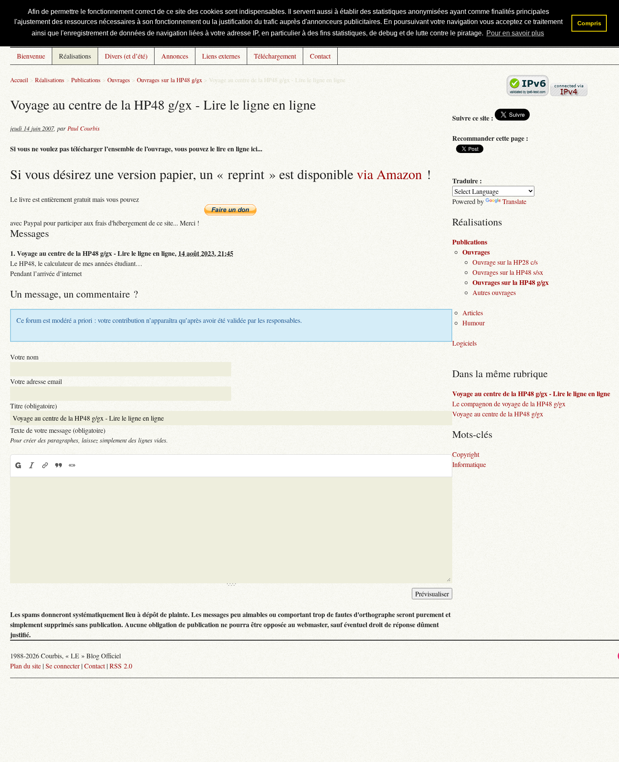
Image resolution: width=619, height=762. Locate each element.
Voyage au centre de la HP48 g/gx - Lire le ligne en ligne (531, 393)
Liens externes (221, 55)
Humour (473, 322)
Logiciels (464, 342)
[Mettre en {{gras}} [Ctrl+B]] (18, 465)
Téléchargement (275, 55)
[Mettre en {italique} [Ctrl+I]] (31, 465)
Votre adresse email (36, 381)
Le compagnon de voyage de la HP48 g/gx (509, 403)
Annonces (174, 55)
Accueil (19, 80)
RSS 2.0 (120, 665)
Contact (320, 55)
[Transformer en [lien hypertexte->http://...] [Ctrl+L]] (45, 465)
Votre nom (24, 356)
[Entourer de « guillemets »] (72, 465)
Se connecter (62, 665)
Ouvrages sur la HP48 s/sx (507, 272)
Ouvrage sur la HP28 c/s (505, 262)
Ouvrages (118, 80)
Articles (472, 312)
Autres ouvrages (494, 292)
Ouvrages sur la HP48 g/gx (169, 80)
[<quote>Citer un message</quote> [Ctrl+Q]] (58, 465)
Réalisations (75, 55)
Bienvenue (31, 55)
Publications (86, 80)
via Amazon (389, 174)
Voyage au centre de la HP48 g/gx (497, 413)
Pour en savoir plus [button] (515, 33)
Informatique (469, 464)
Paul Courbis (83, 128)
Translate (514, 201)
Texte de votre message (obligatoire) (57, 430)
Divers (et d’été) (126, 55)
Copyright (465, 454)
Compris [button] (589, 23)
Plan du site (25, 665)
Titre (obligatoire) (33, 405)
